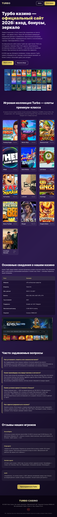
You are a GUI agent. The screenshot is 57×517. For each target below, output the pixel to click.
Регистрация (49, 3)
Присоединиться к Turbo (28, 487)
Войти (39, 3)
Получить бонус (21, 62)
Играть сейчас (8, 62)
